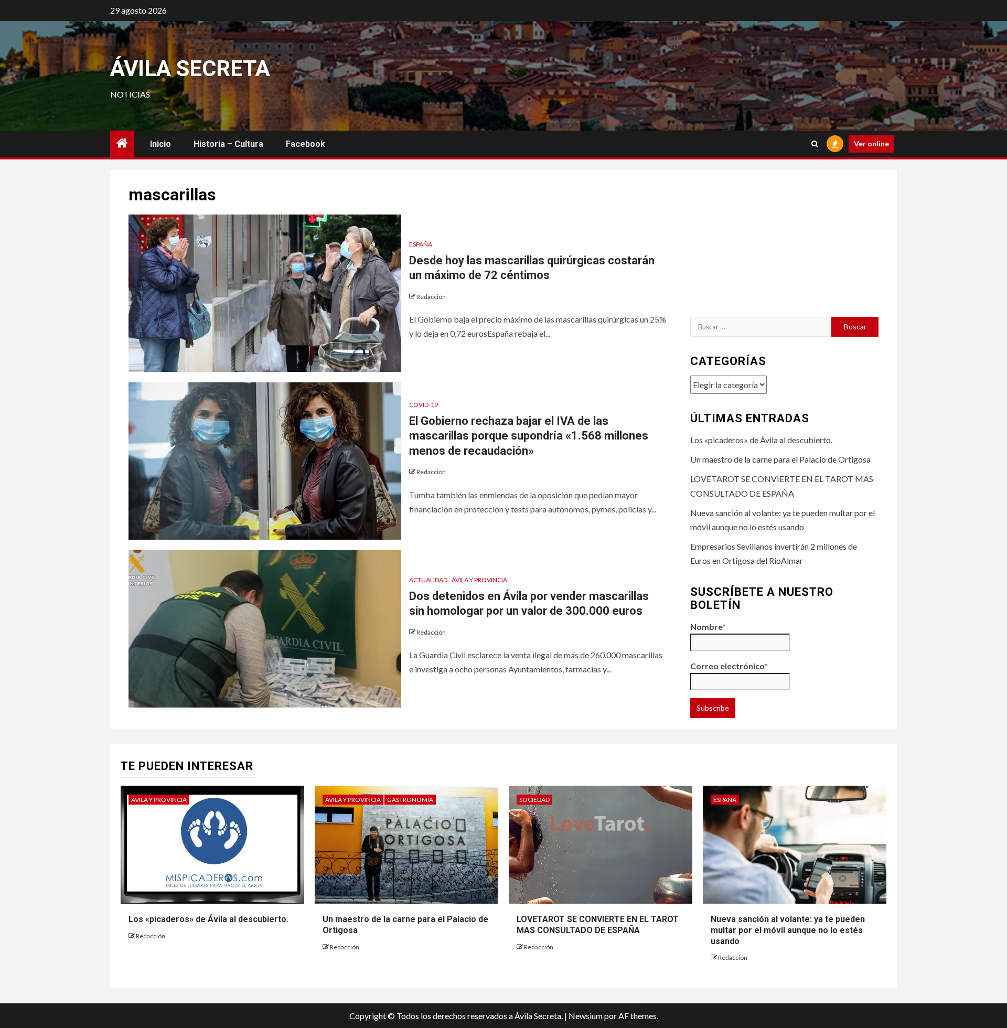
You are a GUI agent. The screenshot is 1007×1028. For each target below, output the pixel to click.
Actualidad (428, 580)
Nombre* (708, 626)
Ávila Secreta (190, 68)
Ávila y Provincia (479, 580)
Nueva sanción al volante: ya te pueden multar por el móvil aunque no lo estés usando (788, 930)
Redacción (431, 297)
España (420, 244)
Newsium (586, 1016)
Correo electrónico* (729, 666)
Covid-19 (423, 405)
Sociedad (534, 800)
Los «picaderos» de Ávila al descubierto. (761, 440)
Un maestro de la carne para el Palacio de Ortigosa (780, 459)
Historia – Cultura (228, 144)
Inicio (160, 144)
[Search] (814, 144)
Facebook (305, 144)
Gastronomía (410, 800)
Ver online (871, 143)
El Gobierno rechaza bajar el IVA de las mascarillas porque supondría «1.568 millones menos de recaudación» (528, 435)
